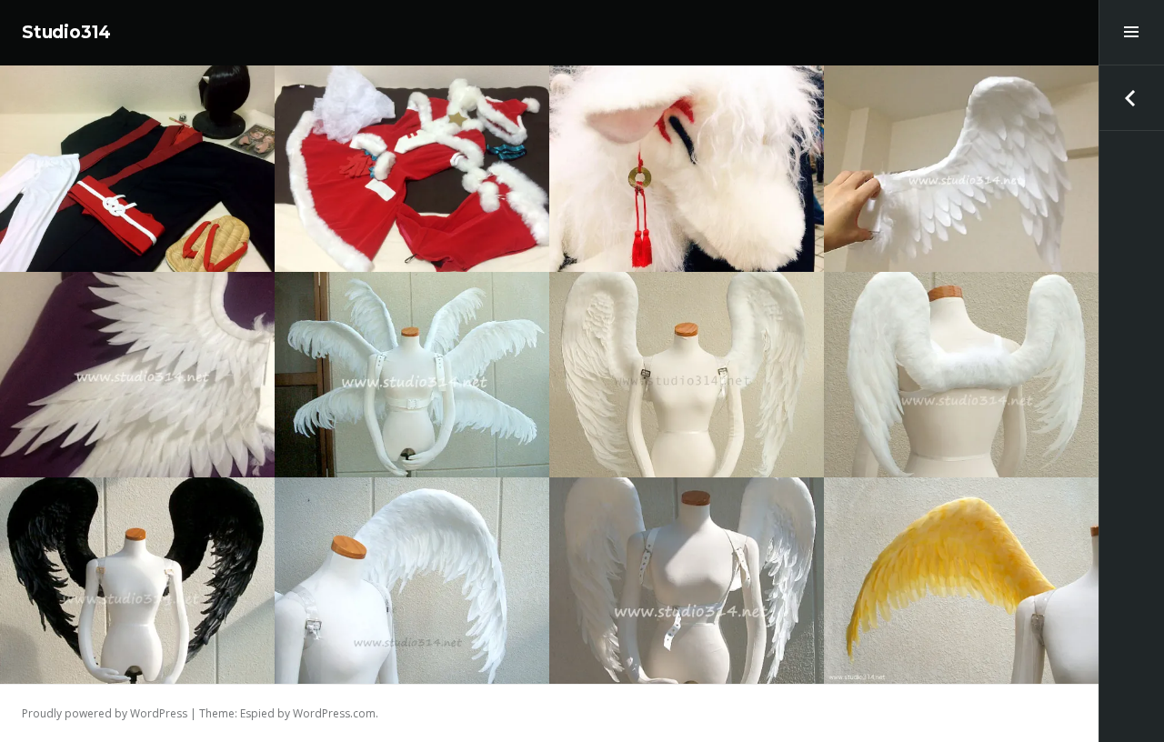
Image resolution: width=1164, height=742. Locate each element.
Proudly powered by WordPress (104, 713)
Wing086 (961, 161)
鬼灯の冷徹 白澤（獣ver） (686, 161)
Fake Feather (944, 125)
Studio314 (66, 32)
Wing (1000, 125)
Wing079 (687, 573)
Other (687, 125)
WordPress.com (334, 713)
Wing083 (687, 366)
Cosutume (137, 125)
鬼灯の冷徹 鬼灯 (138, 161)
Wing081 (138, 573)
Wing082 (961, 366)
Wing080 (412, 573)
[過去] (1131, 98)
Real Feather (395, 330)
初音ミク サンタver (412, 161)
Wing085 (137, 366)
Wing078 (961, 573)
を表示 (137, 214)
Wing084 (412, 366)
